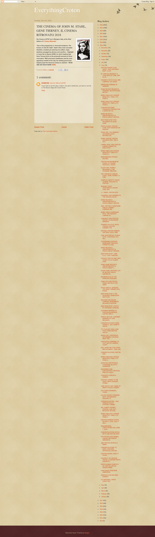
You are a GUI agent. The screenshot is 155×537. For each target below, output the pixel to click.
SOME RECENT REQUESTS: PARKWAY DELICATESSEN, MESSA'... (111, 90)
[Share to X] (63, 70)
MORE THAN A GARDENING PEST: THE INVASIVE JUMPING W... (110, 213)
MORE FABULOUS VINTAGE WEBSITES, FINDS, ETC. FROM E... (110, 97)
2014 (101, 509)
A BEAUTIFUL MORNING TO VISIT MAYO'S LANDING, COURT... (110, 343)
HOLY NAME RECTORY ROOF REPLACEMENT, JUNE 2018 (111, 348)
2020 (101, 39)
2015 (101, 506)
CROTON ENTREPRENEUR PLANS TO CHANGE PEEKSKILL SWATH (109, 163)
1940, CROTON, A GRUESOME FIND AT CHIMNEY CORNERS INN (111, 207)
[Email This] (59, 70)
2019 (101, 42)
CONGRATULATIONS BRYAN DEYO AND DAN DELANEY (110, 433)
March (103, 491)
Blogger (87, 533)
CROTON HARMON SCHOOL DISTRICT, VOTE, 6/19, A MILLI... (110, 421)
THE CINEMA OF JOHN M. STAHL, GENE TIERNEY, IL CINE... (110, 175)
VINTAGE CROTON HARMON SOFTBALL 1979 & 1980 (110, 231)
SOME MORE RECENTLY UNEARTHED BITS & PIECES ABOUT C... (109, 266)
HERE (54, 65)
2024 (101, 31)
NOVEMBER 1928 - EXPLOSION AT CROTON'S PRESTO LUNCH (110, 370)
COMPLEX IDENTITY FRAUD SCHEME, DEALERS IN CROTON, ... (110, 181)
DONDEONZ (45, 83)
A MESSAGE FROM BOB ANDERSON (109, 471)
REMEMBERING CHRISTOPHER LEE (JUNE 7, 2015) (110, 427)
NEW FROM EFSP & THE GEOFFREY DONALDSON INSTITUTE (110, 295)
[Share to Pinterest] (67, 70)
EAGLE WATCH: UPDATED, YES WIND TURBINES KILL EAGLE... (110, 289)
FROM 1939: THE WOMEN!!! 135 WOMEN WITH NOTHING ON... (110, 134)
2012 (101, 515)
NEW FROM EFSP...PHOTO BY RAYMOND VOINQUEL (110, 307)
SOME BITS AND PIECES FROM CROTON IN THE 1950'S (109, 283)
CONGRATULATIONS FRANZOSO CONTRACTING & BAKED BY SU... (110, 109)
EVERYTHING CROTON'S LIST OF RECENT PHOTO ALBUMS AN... (111, 272)
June (103, 65)
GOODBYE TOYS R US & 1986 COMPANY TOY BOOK (111, 80)
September (104, 56)
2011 (101, 518)
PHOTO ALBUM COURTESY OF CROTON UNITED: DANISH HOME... (110, 466)
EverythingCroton (57, 9)
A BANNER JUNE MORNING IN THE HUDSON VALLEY (111, 196)
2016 (101, 503)
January (104, 496)
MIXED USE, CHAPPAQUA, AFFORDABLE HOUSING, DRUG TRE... (110, 337)
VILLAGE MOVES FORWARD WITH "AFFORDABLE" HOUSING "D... (110, 396)
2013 (101, 512)
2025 (101, 28)
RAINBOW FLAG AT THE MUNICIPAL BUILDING (109, 277)
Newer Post (39, 127)
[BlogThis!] (61, 70)
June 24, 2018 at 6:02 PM (58, 83)
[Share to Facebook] (65, 70)
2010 (101, 521)
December (104, 48)
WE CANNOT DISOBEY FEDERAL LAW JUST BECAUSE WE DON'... (109, 409)
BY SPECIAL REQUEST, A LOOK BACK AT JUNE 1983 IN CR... (110, 75)
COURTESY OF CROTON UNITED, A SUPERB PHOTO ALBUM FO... (111, 459)
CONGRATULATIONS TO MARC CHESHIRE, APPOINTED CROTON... (109, 449)
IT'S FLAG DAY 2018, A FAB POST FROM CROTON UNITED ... (110, 330)
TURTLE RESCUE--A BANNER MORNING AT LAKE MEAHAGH (110, 318)
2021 (101, 36)
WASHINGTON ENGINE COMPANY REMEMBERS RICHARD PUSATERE (110, 301)
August (103, 59)
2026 (101, 25)
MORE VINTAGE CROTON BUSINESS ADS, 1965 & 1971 (109, 140)
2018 (101, 45)
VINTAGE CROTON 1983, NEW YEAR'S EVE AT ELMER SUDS (111, 260)
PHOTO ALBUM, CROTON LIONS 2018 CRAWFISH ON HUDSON (110, 127)
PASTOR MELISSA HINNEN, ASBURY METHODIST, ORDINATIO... (110, 438)
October (104, 53)
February (104, 494)
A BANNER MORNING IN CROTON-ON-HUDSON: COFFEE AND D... (109, 312)
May (102, 485)
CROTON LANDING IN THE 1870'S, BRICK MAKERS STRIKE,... (109, 381)
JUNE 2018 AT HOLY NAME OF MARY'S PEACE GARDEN (111, 386)
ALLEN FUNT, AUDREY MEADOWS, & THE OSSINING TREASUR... (109, 169)
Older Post (88, 127)
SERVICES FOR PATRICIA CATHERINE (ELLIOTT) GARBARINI (109, 364)
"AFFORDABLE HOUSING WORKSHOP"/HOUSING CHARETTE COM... (109, 243)
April (102, 488)
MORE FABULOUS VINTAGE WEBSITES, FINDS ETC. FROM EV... (110, 152)
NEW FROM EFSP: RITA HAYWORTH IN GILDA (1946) (109, 121)
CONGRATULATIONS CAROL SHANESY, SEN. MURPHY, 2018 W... (110, 324)
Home (64, 127)
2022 (101, 33)
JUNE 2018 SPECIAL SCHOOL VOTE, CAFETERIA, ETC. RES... (110, 237)
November (104, 50)
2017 (101, 500)
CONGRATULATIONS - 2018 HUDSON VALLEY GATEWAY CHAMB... (110, 403)
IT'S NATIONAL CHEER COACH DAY (108, 480)
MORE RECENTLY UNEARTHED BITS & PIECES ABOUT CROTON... (110, 115)
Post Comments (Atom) (50, 131)
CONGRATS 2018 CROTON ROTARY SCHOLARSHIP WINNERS (109, 220)
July (102, 62)
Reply (43, 90)
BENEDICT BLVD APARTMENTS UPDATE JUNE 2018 (109, 188)
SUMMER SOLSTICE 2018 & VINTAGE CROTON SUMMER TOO (110, 226)
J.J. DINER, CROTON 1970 (109, 192)
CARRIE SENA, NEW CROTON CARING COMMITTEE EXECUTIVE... (111, 146)
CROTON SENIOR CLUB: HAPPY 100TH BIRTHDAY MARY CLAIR (110, 69)
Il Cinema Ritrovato (49, 41)
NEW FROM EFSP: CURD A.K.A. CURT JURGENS (109, 254)
